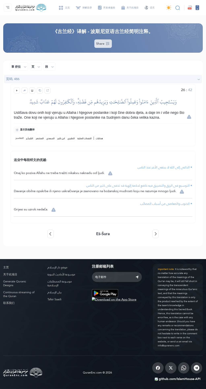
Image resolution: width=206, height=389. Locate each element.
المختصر (40, 138)
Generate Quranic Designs (14, 283)
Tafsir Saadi (54, 299)
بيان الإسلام (54, 292)
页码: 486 (13, 79)
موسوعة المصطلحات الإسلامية (59, 283)
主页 (6, 267)
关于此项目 (10, 274)
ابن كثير (61, 138)
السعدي (50, 138)
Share (100, 43)
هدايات (99, 138)
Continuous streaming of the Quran (18, 294)
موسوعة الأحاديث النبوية (61, 274)
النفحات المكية (84, 138)
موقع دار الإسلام (57, 267)
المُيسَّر (29, 138)
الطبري (71, 138)
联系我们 (8, 303)
